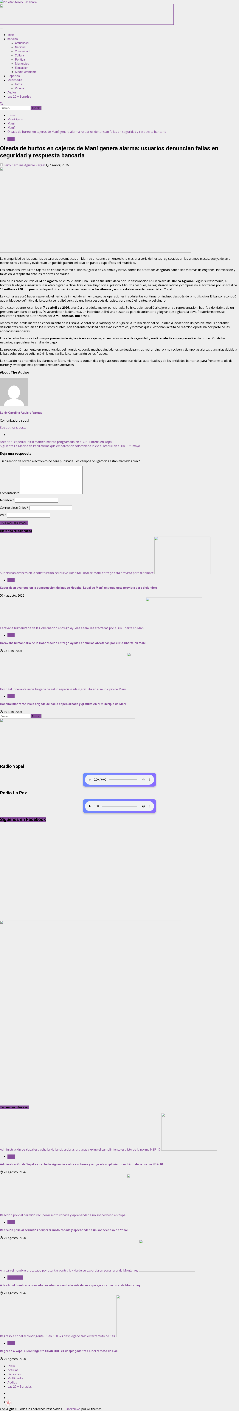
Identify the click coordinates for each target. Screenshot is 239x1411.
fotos (18, 84)
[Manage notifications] (8, 1403)
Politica (20, 59)
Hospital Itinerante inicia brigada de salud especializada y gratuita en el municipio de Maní (63, 689)
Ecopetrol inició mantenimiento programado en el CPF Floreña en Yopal (56, 442)
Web (3, 515)
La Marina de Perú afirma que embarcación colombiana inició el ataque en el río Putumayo (70, 446)
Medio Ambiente (26, 72)
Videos (19, 88)
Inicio (11, 35)
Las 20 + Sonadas (19, 96)
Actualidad (22, 43)
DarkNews (73, 1409)
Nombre (7, 500)
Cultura (19, 55)
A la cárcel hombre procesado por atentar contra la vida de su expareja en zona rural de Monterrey (69, 1270)
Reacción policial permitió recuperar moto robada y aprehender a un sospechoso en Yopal (63, 1215)
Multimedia (14, 80)
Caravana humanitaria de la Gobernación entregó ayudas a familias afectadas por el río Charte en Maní (72, 628)
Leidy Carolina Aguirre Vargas (24, 165)
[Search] (1, 104)
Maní (11, 139)
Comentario (9, 493)
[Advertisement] (87, 24)
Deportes (13, 76)
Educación (21, 68)
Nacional (20, 47)
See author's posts (13, 428)
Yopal (11, 1156)
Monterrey (15, 1277)
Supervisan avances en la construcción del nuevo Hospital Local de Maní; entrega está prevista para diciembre (77, 573)
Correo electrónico (14, 508)
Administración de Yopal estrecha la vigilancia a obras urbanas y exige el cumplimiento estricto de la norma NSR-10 (80, 1149)
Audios (12, 92)
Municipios (22, 63)
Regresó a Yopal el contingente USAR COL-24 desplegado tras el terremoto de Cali (58, 1336)
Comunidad (22, 51)
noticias (12, 39)
